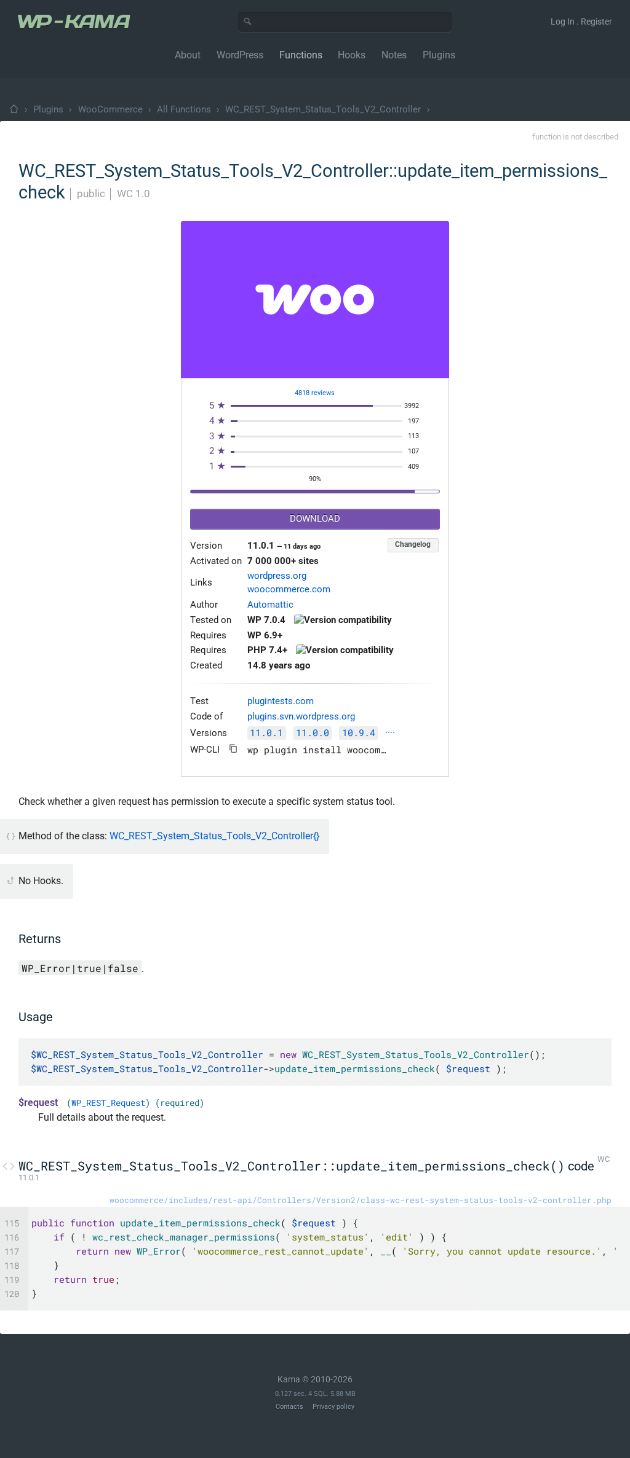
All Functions (184, 109)
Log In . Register (581, 21)
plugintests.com (280, 701)
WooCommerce (110, 109)
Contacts (289, 1407)
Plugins (48, 109)
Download (315, 519)
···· (390, 733)
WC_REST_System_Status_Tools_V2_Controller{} (214, 836)
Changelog (413, 544)
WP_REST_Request (108, 1102)
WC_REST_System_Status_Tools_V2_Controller (323, 109)
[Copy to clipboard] (233, 748)
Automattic (270, 605)
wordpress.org (276, 576)
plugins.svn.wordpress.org (301, 716)
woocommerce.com (288, 589)
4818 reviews (315, 393)
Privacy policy (333, 1407)
